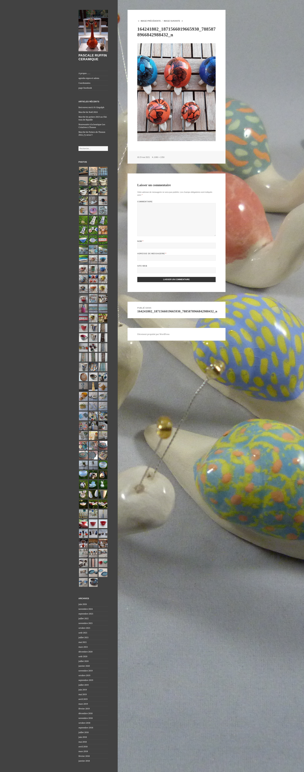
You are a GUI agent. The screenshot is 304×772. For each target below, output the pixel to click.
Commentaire (144, 202)
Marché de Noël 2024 (88, 112)
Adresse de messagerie (151, 254)
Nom (140, 241)
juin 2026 (82, 604)
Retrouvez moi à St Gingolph (91, 107)
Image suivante (172, 21)
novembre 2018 (85, 718)
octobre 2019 (84, 675)
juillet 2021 (83, 637)
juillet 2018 (83, 732)
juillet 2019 (83, 685)
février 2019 (84, 708)
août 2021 (82, 632)
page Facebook (85, 88)
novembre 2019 (85, 670)
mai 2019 (82, 694)
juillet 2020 (83, 661)
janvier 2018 (84, 761)
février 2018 (84, 756)
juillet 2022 (83, 618)
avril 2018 (83, 746)
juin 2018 (82, 737)
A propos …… (84, 73)
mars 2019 (83, 704)
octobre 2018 (84, 723)
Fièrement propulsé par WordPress (153, 334)
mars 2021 (83, 647)
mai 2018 (82, 742)
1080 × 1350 (159, 157)
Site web (142, 266)
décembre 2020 (85, 651)
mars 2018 (83, 751)
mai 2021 (82, 642)
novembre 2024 (85, 609)
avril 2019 (83, 699)
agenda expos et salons (88, 78)
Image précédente (151, 21)
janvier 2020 (84, 666)
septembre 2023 (85, 613)
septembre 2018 (85, 727)
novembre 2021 (85, 623)
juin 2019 (82, 689)
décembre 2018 (85, 713)
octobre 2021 (84, 628)
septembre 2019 (85, 680)
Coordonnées (84, 83)
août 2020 (82, 656)
